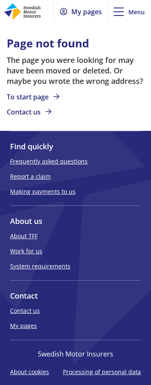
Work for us (26, 251)
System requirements (40, 266)
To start (28, 96)
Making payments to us (43, 191)
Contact (24, 112)
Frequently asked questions (49, 161)
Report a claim (30, 176)
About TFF (24, 236)
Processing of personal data (102, 372)
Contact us (25, 311)
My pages (23, 326)
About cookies (29, 372)
